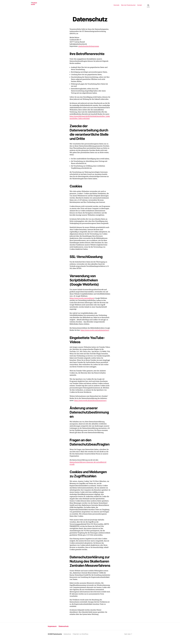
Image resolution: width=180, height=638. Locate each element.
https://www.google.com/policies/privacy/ (95, 330)
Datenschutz (64, 626)
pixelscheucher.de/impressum (88, 46)
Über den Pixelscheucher (128, 5)
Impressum (52, 626)
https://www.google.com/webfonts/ (82, 298)
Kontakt (139, 5)
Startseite (116, 5)
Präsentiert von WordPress (80, 634)
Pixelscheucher (57, 634)
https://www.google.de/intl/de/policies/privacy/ (90, 401)
